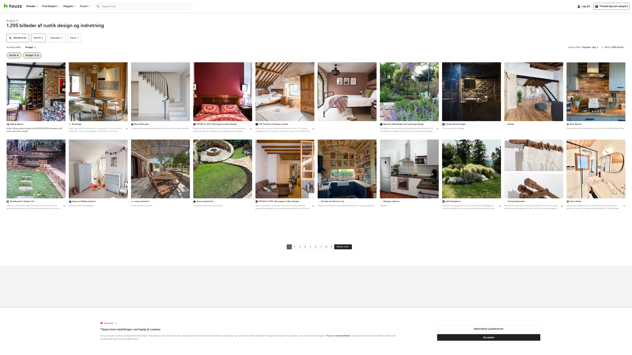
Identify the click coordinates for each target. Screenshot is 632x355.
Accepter (488, 337)
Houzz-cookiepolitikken (338, 335)
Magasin (68, 6)
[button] (18, 38)
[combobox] (143, 6)
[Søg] (98, 6)
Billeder (30, 6)
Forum (84, 6)
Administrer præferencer (489, 328)
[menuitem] (32, 6)
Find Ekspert (49, 6)
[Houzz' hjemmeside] (13, 5)
